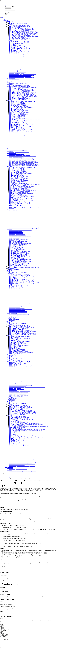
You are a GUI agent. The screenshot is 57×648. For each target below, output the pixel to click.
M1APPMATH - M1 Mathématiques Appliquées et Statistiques (20, 230)
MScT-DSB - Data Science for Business (16, 329)
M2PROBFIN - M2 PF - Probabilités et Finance (17, 72)
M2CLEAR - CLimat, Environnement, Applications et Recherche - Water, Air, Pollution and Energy (27, 387)
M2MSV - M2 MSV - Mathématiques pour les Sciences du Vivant (21, 126)
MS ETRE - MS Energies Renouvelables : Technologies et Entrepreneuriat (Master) (24, 140)
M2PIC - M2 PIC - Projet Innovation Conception (18, 70)
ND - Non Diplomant (13, 317)
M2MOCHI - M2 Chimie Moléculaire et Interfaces (18, 254)
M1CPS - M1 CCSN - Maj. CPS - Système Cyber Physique (19, 45)
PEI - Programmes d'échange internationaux (17, 80)
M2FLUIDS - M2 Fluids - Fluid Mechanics (17, 298)
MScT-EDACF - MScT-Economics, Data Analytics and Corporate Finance (22, 31)
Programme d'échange (11, 78)
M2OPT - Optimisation (13, 441)
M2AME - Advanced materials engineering (17, 427)
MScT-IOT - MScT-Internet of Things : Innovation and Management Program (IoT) (24, 33)
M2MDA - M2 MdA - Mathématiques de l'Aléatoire (18, 351)
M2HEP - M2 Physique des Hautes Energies (17, 249)
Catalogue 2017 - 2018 (9, 467)
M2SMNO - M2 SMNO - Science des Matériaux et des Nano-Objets (21, 133)
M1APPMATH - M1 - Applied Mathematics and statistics (19, 336)
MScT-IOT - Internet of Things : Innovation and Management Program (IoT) (22, 333)
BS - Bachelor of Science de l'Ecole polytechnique (18, 214)
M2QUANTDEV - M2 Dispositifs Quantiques (17, 262)
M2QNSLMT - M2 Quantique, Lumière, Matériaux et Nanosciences (21, 261)
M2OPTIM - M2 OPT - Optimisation (15, 127)
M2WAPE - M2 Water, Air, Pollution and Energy (18, 311)
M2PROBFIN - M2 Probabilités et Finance (17, 260)
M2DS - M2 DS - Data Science (14, 117)
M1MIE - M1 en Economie (14, 238)
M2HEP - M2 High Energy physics (15, 299)
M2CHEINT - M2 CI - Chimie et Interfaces (17, 115)
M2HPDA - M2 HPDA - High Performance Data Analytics (19, 391)
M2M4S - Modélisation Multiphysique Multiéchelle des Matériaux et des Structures (24, 436)
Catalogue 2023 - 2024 (9, 212)
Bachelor (8, 22)
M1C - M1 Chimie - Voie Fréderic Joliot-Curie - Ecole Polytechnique (21, 419)
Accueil (4, 19)
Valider (6, 13)
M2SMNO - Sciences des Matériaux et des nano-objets (19, 447)
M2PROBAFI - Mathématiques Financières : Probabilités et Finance (21, 445)
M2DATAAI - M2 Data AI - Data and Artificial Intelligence (19, 295)
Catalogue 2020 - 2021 (9, 356)
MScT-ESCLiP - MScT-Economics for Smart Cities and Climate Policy (21, 94)
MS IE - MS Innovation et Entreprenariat (16, 141)
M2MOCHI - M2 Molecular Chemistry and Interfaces (18, 305)
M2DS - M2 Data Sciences (14, 296)
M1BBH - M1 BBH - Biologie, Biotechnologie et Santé (19, 42)
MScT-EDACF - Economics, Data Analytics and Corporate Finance (21, 330)
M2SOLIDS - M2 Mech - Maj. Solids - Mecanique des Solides (20, 76)
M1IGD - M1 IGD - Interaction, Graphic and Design (18, 377)
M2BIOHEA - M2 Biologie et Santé (15, 242)
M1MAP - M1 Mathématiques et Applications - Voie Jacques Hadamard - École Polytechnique (26, 424)
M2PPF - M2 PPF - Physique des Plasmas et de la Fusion (19, 71)
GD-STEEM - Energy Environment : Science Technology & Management (22, 466)
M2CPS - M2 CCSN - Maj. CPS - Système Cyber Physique (19, 58)
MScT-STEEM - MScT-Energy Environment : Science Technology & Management (24, 36)
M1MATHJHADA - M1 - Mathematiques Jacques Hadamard (20, 341)
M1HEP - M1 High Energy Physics (15, 288)
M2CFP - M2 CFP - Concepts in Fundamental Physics (18, 345)
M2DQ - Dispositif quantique (14, 431)
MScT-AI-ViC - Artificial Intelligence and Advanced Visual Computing (22, 327)
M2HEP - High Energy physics (14, 434)
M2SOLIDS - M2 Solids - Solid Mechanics (17, 310)
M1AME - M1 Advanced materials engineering (17, 416)
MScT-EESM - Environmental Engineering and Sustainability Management (22, 331)
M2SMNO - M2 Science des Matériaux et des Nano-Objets (19, 263)
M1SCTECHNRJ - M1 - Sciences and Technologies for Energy (20, 385)
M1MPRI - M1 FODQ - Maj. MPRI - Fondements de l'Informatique (21, 51)
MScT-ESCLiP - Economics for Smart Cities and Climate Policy (20, 332)
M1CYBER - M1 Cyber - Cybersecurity (16, 374)
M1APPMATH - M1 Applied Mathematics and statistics (19, 285)
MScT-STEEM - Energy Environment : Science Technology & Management (22, 334)
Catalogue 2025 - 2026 (9, 81)
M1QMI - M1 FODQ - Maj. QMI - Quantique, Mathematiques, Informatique (22, 53)
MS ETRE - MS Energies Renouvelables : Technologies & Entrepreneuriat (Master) (24, 315)
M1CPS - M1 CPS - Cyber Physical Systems (17, 287)
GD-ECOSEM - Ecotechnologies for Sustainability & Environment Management (23, 462)
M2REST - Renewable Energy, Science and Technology (19, 314)
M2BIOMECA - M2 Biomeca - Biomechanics (17, 293)
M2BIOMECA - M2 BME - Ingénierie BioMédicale (18, 114)
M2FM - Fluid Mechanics (13, 433)
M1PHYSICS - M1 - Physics (14, 384)
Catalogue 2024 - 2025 (9, 148)
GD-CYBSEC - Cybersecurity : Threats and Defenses (18, 408)
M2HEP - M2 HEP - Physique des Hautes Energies (18, 62)
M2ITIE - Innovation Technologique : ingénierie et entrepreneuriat (21, 435)
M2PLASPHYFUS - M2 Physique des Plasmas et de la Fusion (20, 259)
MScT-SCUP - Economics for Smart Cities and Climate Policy (20, 368)
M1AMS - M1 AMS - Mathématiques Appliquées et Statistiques (20, 41)
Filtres (2, 618)
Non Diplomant (10, 142)
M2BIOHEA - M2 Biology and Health (16, 292)
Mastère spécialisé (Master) (12, 139)
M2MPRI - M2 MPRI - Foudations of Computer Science (19, 393)
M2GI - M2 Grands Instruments (15, 248)
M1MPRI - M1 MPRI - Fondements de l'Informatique (18, 110)
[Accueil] (1, 0)
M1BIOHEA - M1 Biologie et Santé (15, 231)
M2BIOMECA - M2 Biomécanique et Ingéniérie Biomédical (20, 243)
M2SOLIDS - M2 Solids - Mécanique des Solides (18, 134)
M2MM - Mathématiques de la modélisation (17, 439)
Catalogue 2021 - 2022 (9, 321)
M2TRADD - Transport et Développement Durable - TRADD (20, 448)
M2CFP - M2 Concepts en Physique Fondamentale (18, 244)
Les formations (5, 20)
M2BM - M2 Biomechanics (14, 344)
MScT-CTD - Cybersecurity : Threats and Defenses (18, 328)
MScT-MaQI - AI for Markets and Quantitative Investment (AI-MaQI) (21, 35)
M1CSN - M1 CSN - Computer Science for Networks (18, 373)
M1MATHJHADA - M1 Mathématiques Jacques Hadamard (20, 236)
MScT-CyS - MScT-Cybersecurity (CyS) (16, 27)
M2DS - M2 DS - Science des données (16, 59)
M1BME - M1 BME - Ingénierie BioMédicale (17, 43)
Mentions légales (6, 644)
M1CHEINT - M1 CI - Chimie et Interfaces (17, 103)
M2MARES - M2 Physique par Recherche (16, 250)
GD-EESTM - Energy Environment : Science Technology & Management (22, 411)
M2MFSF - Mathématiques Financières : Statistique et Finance (20, 438)
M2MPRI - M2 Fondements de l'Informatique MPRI (18, 255)
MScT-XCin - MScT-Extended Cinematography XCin (18, 39)
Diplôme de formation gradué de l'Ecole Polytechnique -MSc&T (18, 26)
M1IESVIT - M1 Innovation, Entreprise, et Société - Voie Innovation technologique (24, 423)
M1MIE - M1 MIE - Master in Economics (16, 291)
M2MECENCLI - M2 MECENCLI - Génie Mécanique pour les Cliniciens (22, 124)
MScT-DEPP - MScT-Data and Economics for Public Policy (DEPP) (21, 29)
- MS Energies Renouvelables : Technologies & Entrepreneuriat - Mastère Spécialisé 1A (21, 568)
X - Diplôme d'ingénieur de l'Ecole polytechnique (18, 405)
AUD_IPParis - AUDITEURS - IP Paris (16, 143)
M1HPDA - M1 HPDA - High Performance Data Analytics (19, 375)
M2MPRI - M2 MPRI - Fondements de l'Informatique (18, 125)
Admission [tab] (4, 504)
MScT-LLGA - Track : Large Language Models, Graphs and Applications (22, 34)
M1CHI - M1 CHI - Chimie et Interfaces (16, 44)
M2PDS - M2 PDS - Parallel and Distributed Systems (18, 395)
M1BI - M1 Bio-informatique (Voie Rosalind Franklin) (19, 417)
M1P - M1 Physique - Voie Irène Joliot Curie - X (17, 383)
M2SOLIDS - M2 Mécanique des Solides (16, 264)
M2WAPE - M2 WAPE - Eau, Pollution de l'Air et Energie (19, 203)
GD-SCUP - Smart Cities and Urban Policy (17, 414)
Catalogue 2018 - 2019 (9, 452)
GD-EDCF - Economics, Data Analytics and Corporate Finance (20, 410)
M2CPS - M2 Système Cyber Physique (16, 245)
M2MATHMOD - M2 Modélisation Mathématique (18, 252)
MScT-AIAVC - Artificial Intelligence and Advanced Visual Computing (22, 362)
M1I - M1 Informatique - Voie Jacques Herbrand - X (18, 376)
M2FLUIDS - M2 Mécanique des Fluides (16, 247)
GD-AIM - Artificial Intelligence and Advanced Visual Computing (21, 407)
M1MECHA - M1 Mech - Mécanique (16, 108)
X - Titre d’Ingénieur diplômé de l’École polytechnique (19, 25)
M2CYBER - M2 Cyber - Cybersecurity (16, 389)
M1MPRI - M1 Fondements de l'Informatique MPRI (18, 239)
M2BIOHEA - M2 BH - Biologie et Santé (16, 113)
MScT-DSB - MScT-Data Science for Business (17, 160)
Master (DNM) (9, 40)
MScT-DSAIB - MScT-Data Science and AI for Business (19, 30)
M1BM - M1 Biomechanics (14, 337)
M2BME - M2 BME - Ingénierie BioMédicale (17, 56)
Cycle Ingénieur (10, 24)
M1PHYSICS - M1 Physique (14, 240)
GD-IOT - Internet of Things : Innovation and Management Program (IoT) (22, 413)
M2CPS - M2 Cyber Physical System (15, 294)
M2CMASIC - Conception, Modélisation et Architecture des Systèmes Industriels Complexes (25, 430)
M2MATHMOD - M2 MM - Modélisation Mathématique (19, 64)
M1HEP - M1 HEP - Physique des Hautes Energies (18, 46)
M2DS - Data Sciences (13, 347)
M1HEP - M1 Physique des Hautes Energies (17, 234)
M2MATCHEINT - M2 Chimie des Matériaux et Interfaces (19, 251)
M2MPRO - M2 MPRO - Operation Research (17, 394)
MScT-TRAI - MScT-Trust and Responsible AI (17, 37)
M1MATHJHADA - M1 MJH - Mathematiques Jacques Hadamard (21, 48)
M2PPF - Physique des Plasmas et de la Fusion (17, 444)
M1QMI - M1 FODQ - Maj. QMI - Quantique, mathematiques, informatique (22, 471)
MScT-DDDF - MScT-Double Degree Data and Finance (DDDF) (21, 28)
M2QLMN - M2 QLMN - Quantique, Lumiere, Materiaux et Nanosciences (22, 74)
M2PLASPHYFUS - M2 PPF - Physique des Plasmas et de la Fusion (21, 129)
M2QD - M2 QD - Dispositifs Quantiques (16, 73)
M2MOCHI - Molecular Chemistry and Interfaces (18, 440)
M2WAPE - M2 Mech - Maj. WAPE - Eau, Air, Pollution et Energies (21, 77)
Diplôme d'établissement (11, 153)
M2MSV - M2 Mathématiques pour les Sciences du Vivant (19, 256)
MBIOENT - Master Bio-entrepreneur (16, 449)
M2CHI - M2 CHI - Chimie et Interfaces (16, 57)
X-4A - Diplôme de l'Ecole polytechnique (16, 154)
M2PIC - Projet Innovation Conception (16, 353)
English (6, 3)
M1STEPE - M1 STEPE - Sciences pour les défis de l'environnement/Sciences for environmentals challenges (28, 426)
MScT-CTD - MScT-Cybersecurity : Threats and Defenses (19, 219)
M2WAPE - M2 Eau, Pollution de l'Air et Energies (18, 265)
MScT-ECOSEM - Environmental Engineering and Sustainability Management (23, 365)
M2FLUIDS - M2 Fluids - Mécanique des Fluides (18, 118)
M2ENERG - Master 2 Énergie (14, 348)
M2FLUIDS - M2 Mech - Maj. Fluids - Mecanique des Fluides (20, 60)
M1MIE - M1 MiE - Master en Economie (16, 50)
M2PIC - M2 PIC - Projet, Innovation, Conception (18, 128)
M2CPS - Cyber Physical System (15, 346)
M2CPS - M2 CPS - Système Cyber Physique (17, 116)
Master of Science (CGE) (11, 137)
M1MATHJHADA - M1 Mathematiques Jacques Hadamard (20, 289)
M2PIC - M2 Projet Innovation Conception (16, 308)
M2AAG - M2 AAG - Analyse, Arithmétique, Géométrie (19, 54)
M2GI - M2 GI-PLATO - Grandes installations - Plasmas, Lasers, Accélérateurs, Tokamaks (25, 119)
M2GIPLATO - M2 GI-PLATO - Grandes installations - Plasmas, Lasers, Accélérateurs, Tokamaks (26, 61)
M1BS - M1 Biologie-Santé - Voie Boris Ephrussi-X (18, 418)
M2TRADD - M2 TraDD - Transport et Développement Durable (20, 135)
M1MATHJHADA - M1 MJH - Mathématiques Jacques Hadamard (21, 107)
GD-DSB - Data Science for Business (16, 409)
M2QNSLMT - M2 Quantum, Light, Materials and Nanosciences (20, 309)
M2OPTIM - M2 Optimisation (14, 257)
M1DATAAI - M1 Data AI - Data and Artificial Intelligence (19, 338)
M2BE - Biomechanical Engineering (15, 428)
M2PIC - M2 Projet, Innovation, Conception (17, 258)
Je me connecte (8, 7)
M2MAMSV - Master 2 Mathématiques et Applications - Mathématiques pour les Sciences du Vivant (27, 437)
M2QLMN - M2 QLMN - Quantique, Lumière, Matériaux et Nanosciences (22, 131)
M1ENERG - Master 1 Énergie (14, 340)
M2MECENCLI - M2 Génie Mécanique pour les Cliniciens (19, 253)
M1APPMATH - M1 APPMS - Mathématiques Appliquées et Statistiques (22, 101)
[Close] (0, 621)
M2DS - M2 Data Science (14, 246)
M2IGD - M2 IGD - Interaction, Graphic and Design (18, 350)
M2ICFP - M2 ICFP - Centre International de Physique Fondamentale (21, 63)
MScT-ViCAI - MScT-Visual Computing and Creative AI (19, 38)
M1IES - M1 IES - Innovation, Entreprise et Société (18, 47)
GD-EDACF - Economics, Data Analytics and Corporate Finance (20, 463)
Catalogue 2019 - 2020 (9, 401)
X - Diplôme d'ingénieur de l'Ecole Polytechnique (18, 469)
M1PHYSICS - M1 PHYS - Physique (16, 111)
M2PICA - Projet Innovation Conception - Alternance (18, 443)
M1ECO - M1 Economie (13, 339)
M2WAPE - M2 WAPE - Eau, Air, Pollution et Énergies (19, 136)
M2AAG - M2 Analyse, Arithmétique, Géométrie (18, 241)
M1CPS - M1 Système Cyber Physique (16, 233)
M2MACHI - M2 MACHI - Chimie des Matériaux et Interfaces (20, 187)
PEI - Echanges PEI (12, 320)
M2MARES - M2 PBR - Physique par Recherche (18, 122)
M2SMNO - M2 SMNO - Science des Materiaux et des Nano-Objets (21, 75)
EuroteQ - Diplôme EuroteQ (14, 79)
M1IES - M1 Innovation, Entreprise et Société (17, 235)
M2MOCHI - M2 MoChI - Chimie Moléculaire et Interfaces (19, 191)
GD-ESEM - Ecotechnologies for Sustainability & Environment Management (23, 412)
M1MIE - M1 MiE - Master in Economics (16, 342)
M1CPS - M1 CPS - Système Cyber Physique (17, 104)
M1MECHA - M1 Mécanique (14, 237)
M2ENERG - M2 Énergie (14, 297)
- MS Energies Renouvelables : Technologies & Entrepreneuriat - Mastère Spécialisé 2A (21, 569)
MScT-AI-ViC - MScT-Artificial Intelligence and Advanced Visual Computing (23, 87)
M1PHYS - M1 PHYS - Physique (15, 52)
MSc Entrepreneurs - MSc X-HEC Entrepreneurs (18, 138)
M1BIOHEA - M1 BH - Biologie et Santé (16, 102)
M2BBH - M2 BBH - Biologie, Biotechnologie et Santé (19, 55)
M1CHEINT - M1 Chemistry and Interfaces (17, 286)
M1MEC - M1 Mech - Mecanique (15, 49)
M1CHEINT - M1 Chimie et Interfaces (16, 232)
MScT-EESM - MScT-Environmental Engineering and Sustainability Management (23, 32)
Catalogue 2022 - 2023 (9, 270)
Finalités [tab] (4, 505)
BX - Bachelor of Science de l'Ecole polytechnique (18, 23)
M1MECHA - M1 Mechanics (14, 290)
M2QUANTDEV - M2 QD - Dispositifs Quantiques (18, 132)
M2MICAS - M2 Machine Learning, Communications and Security (21, 304)
